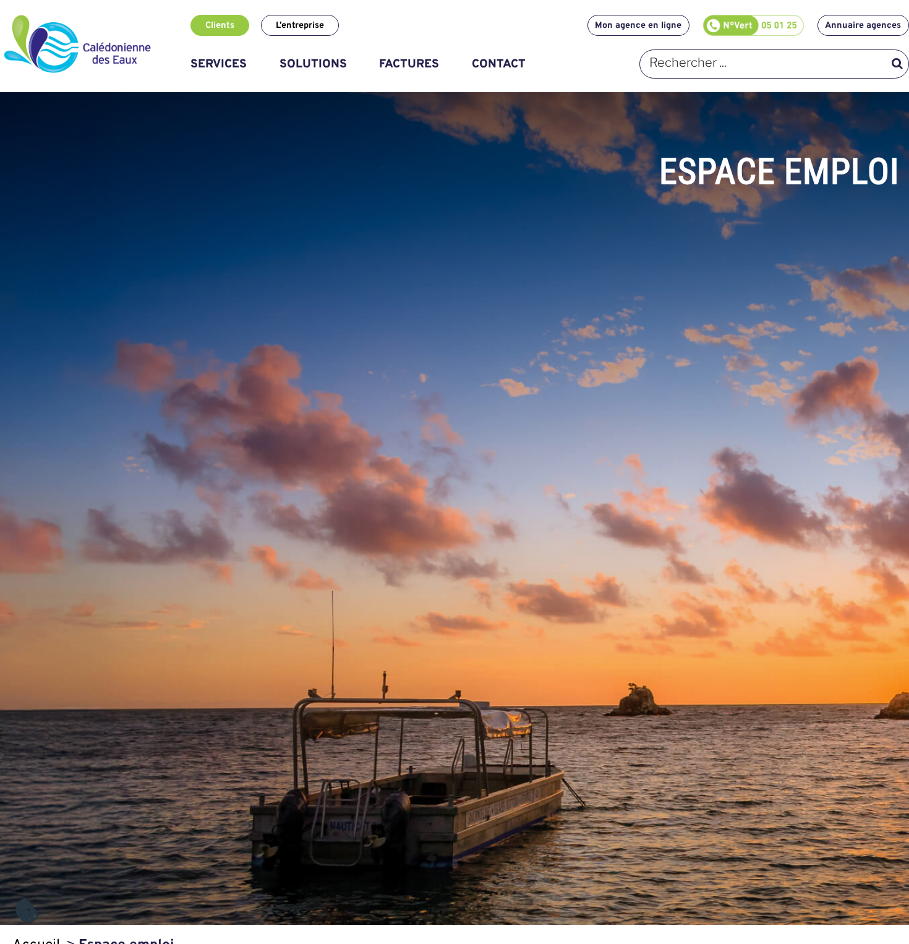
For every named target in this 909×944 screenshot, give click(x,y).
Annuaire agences (863, 26)
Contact (499, 64)
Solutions (313, 64)
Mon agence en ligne (638, 26)
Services (218, 64)
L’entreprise (300, 26)
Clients (219, 26)
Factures (409, 64)
